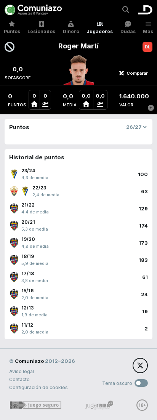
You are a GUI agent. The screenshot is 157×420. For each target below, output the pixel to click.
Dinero (71, 31)
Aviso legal (21, 371)
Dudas (128, 31)
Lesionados (41, 31)
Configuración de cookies (38, 387)
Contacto (19, 379)
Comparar (137, 73)
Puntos (12, 31)
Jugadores (100, 31)
